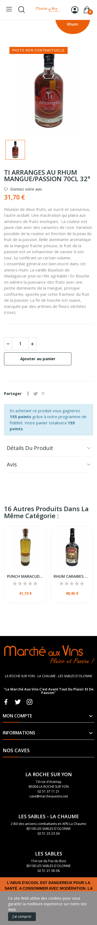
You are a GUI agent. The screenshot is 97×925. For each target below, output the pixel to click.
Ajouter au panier (38, 358)
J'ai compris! (22, 916)
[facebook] (6, 702)
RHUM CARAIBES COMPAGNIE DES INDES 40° (72, 576)
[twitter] (18, 702)
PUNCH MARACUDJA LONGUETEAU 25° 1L (25, 576)
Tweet (35, 394)
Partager (28, 394)
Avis (12, 464)
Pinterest (43, 394)
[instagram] (29, 702)
